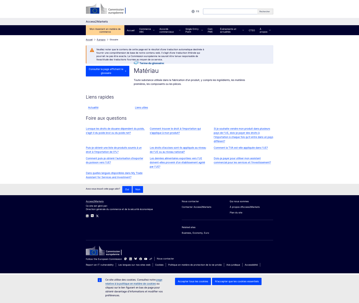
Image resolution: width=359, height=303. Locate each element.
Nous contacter (165, 258)
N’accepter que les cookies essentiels (237, 281)
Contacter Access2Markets (196, 207)
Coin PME (210, 30)
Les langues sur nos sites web (134, 264)
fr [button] (197, 11)
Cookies (159, 264)
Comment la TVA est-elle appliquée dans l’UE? (241, 147)
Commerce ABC (145, 30)
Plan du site (236, 212)
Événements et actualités (228, 30)
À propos (263, 30)
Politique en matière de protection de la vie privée (195, 264)
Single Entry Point (192, 30)
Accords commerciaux (166, 30)
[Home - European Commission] (106, 251)
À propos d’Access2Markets (245, 207)
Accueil (130, 30)
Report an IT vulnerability (100, 264)
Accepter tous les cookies (193, 281)
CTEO (252, 30)
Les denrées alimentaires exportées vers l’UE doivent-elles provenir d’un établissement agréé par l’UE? (177, 162)
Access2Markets (95, 201)
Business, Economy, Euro (195, 232)
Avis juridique (233, 264)
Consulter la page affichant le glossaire (106, 71)
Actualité (93, 107)
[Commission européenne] (108, 9)
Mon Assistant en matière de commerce (105, 30)
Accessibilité (251, 264)
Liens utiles (141, 107)
